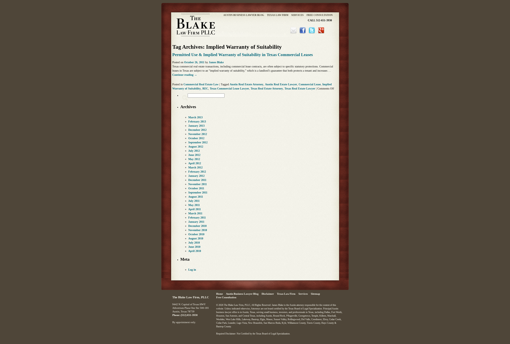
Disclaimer (268, 293)
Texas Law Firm (277, 15)
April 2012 (194, 163)
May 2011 (194, 205)
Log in (192, 269)
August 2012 (195, 146)
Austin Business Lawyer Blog (243, 15)
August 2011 (195, 196)
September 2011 (197, 192)
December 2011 (197, 180)
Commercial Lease (310, 84)
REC (205, 88)
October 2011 (196, 188)
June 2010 (194, 246)
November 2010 (197, 230)
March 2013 (195, 117)
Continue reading (184, 74)
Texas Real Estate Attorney (267, 88)
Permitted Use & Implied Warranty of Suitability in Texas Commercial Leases (242, 54)
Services (297, 15)
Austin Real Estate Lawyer (281, 84)
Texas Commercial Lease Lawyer (229, 88)
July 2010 (194, 242)
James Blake (216, 62)
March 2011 (195, 213)
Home (219, 293)
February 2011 (197, 217)
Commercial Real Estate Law (201, 84)
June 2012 (194, 155)
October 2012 (196, 138)
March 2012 (195, 167)
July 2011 (194, 200)
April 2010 (194, 251)
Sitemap (315, 293)
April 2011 (194, 209)
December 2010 (197, 225)
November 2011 (197, 184)
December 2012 (197, 129)
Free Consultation (320, 15)
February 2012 (197, 171)
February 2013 (197, 121)
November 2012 (197, 134)
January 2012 (196, 175)
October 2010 (196, 234)
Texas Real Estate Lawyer (299, 88)
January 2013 (196, 125)
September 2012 (198, 142)
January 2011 (196, 221)
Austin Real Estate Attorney (246, 84)
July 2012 (194, 150)
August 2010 (195, 238)
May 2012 (194, 159)
